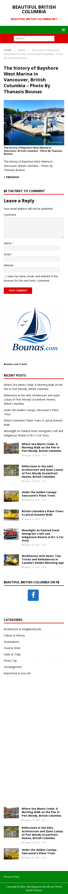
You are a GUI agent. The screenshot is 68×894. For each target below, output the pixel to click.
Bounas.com (11, 364)
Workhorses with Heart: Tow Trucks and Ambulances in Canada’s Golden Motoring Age (43, 559)
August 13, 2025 (32, 499)
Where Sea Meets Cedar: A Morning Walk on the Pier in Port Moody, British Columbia (41, 447)
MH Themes (35, 890)
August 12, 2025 (32, 544)
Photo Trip (10, 660)
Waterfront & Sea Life (17, 673)
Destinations (11, 642)
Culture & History (14, 635)
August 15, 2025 (32, 455)
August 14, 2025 (32, 481)
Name (8, 243)
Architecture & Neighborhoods (22, 629)
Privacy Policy (11, 876)
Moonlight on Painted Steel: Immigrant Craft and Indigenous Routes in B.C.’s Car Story (42, 535)
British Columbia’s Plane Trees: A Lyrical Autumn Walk (43, 512)
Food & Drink (12, 648)
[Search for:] (34, 38)
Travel (23, 364)
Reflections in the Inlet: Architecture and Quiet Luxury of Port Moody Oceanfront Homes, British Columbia (32, 399)
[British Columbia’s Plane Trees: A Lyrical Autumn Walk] (11, 515)
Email (7, 254)
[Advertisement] (32, 745)
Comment (10, 214)
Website (9, 265)
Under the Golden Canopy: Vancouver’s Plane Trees (39, 493)
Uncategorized (13, 667)
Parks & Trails (12, 654)
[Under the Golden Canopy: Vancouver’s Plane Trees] (11, 496)
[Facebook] (33, 595)
